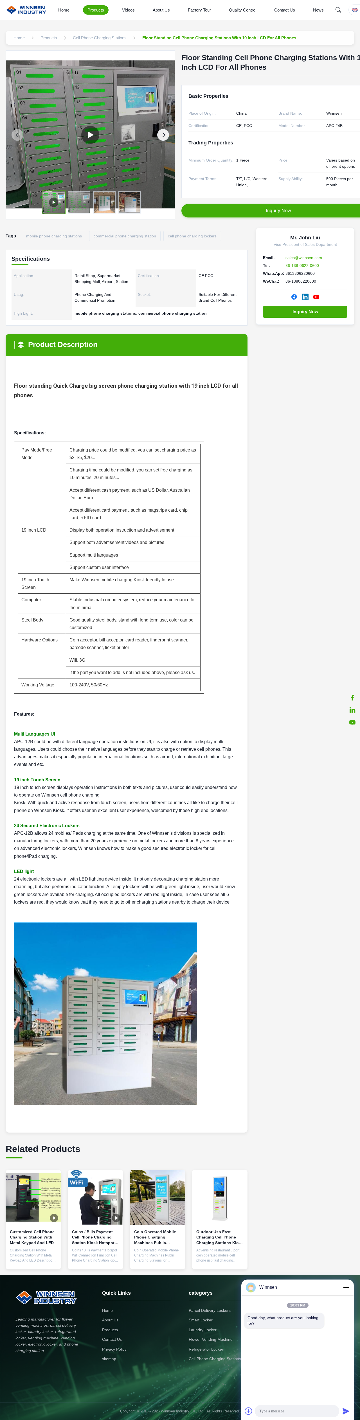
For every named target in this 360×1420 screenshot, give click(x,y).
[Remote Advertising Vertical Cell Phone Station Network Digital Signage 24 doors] (90, 134)
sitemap (109, 1359)
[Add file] (249, 1411)
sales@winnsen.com (303, 257)
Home (63, 10)
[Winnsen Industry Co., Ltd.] (27, 9)
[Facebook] (352, 697)
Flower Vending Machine (211, 1339)
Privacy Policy (114, 1349)
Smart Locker (201, 1320)
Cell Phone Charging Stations (215, 1359)
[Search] (338, 9)
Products (95, 10)
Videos (128, 10)
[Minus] (346, 1287)
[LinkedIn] (352, 710)
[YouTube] (352, 722)
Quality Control (242, 10)
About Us (161, 10)
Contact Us (284, 10)
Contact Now (33, 1260)
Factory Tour (199, 10)
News (318, 10)
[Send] (345, 1411)
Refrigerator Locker (206, 1349)
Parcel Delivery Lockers (210, 1310)
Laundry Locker (203, 1330)
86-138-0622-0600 (302, 265)
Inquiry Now (305, 311)
